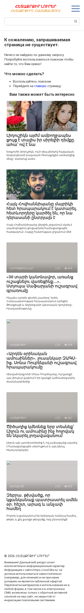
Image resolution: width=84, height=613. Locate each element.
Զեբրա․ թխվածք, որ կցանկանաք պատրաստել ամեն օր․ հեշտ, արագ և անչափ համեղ (42, 502)
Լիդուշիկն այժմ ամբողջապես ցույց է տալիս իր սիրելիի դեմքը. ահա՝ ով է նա (40, 140)
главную (40, 86)
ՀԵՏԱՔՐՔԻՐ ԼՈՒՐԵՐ (35, 6)
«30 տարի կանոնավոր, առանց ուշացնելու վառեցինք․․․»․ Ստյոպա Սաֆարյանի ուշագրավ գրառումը (41, 283)
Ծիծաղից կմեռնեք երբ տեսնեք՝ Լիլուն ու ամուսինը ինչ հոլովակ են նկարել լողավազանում (40, 431)
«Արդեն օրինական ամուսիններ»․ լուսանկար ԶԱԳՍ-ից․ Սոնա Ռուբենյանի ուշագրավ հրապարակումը (41, 360)
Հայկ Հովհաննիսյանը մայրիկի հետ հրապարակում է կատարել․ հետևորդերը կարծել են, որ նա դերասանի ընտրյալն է (41, 210)
